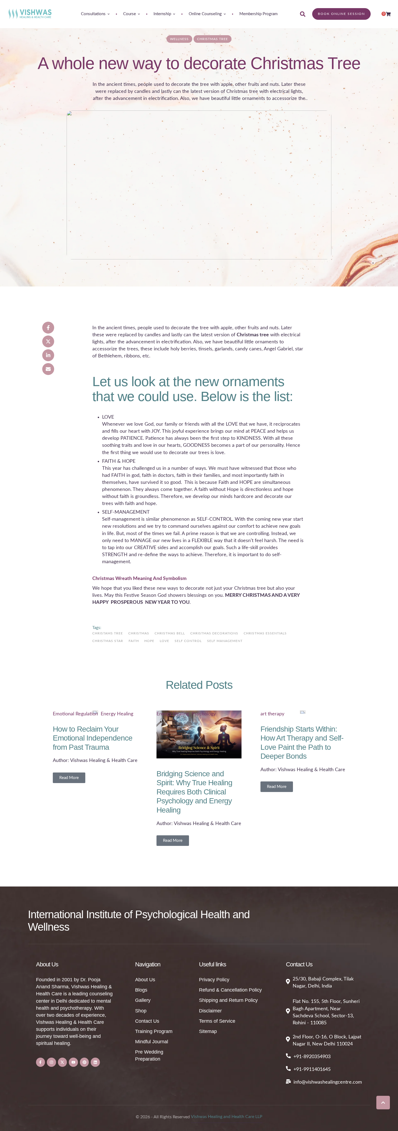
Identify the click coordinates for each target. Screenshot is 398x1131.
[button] (383, 1102)
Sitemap (208, 1031)
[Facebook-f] (40, 1062)
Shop (140, 1010)
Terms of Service (217, 1021)
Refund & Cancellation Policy (230, 990)
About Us (145, 979)
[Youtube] (73, 1062)
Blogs (141, 990)
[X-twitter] (62, 1062)
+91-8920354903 (312, 1056)
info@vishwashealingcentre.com (327, 1082)
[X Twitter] (48, 341)
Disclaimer (210, 1010)
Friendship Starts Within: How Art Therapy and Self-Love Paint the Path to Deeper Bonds (301, 743)
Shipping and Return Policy (228, 1000)
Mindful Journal (151, 1041)
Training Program (153, 1031)
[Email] (48, 369)
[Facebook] (48, 328)
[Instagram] (51, 1062)
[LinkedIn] (48, 355)
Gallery (143, 1000)
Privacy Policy (214, 979)
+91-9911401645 (312, 1069)
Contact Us (147, 1021)
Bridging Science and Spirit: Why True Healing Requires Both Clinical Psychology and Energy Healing (194, 792)
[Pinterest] (84, 1062)
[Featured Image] (199, 184)
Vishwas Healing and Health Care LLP (226, 1116)
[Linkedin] (95, 1062)
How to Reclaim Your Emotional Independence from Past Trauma (92, 738)
